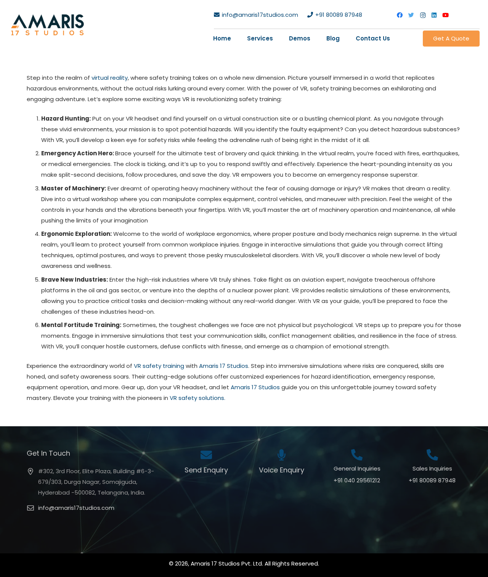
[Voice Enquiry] (281, 456)
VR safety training (159, 366)
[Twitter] (411, 15)
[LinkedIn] (434, 15)
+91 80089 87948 (432, 480)
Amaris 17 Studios (223, 366)
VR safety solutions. (197, 398)
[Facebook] (400, 15)
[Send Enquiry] (206, 456)
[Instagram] (423, 15)
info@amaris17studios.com (76, 508)
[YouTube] (445, 15)
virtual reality (110, 78)
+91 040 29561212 (357, 480)
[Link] (47, 24)
